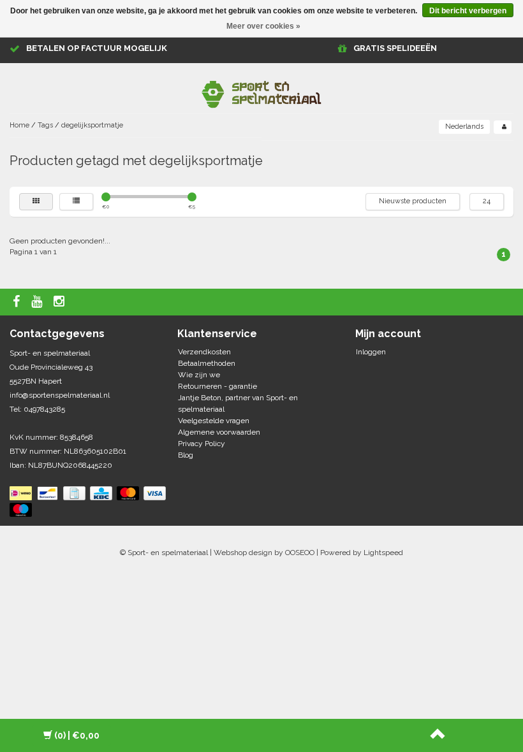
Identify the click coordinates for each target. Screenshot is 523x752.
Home (19, 125)
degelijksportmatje (92, 125)
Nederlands (464, 126)
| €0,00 (76, 735)
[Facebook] (18, 302)
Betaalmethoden (206, 363)
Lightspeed (383, 552)
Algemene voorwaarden (219, 432)
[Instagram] (61, 302)
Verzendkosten (204, 351)
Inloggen (371, 351)
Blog (185, 455)
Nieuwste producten (412, 201)
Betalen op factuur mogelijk (96, 48)
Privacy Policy (201, 443)
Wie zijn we (199, 374)
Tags (45, 125)
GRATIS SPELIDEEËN (395, 48)
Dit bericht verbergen (467, 10)
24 (486, 201)
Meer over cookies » (263, 26)
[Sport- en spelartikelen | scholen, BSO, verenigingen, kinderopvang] (261, 91)
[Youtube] (38, 302)
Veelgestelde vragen (213, 420)
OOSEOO (299, 552)
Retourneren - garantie (217, 386)
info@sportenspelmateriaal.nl (60, 395)
